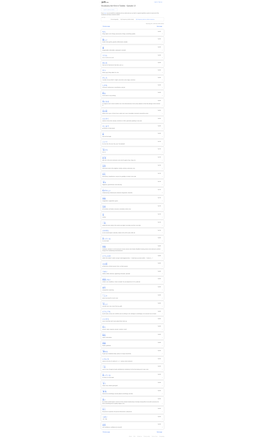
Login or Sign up (158, 2)
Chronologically (114, 19)
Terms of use (154, 436)
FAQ (134, 436)
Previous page (106, 26)
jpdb (104, 1)
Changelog (161, 436)
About (130, 436)
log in (105, 13)
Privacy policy (147, 436)
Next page (159, 26)
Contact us (139, 436)
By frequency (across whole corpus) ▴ (145, 19)
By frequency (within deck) (127, 19)
